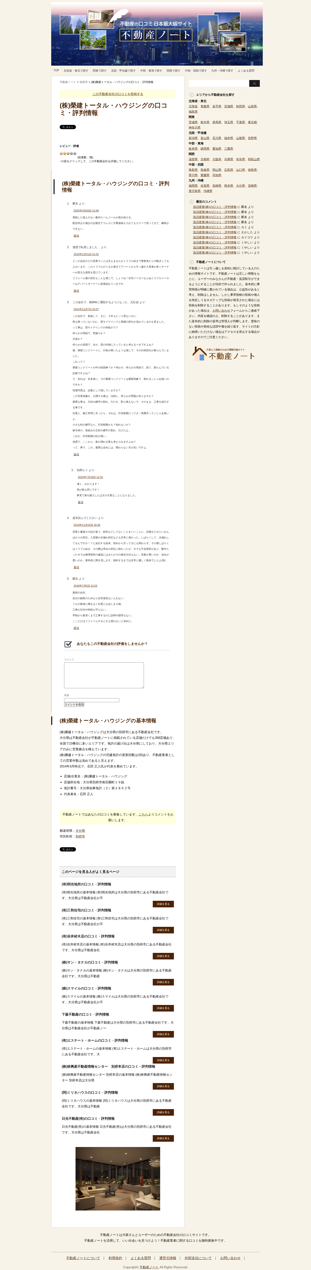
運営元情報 (167, 1258)
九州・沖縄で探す (222, 70)
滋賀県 (193, 159)
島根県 (205, 169)
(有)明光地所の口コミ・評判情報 (86, 884)
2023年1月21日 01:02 (86, 254)
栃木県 (205, 122)
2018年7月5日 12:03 (85, 585)
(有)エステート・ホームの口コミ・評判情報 (95, 1040)
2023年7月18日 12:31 (90, 477)
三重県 (228, 148)
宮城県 (228, 106)
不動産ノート (149, 1267)
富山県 (205, 138)
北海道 (193, 106)
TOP (56, 70)
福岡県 (193, 185)
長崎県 (216, 185)
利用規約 (115, 1258)
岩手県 (216, 106)
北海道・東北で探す (76, 70)
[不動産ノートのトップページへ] (118, 1208)
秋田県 (240, 106)
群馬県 (216, 122)
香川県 (193, 175)
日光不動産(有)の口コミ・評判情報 (88, 1118)
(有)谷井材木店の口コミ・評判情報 (88, 936)
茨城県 (193, 122)
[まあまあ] (64, 153)
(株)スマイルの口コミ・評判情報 (86, 988)
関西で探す (173, 70)
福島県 (193, 111)
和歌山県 (254, 159)
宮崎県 (252, 185)
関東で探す (100, 70)
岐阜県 (193, 148)
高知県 (216, 175)
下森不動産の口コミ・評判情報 (85, 1014)
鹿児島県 (195, 191)
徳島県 (252, 169)
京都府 (205, 159)
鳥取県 (193, 169)
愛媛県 (205, 175)
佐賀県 (205, 185)
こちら (143, 814)
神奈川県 (195, 127)
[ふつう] (68, 153)
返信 (76, 235)
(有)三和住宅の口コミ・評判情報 (86, 910)
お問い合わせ (221, 310)
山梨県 (240, 138)
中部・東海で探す (151, 70)
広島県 (228, 169)
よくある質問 (246, 70)
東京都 (252, 122)
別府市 (80, 836)
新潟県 (193, 138)
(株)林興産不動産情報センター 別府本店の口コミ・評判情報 (108, 1066)
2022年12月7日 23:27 (86, 309)
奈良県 (240, 159)
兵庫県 (228, 159)
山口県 (240, 169)
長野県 (252, 138)
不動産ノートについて (83, 1258)
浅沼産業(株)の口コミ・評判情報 (215, 207)
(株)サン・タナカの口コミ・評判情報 (90, 962)
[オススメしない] (61, 153)
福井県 (228, 138)
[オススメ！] (71, 153)
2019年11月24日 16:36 (87, 525)
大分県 (80, 830)
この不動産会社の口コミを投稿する (117, 94)
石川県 (216, 138)
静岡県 (205, 148)
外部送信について (198, 1258)
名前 (66, 695)
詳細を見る (163, 903)
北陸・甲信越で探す (123, 70)
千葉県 (240, 122)
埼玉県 (228, 122)
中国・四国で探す (196, 70)
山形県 (252, 106)
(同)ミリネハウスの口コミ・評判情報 (90, 1092)
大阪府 (216, 159)
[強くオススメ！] (75, 153)
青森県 (205, 106)
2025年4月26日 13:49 (86, 210)
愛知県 (216, 148)
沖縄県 (208, 191)
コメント (69, 659)
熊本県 (228, 185)
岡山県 (216, 169)
